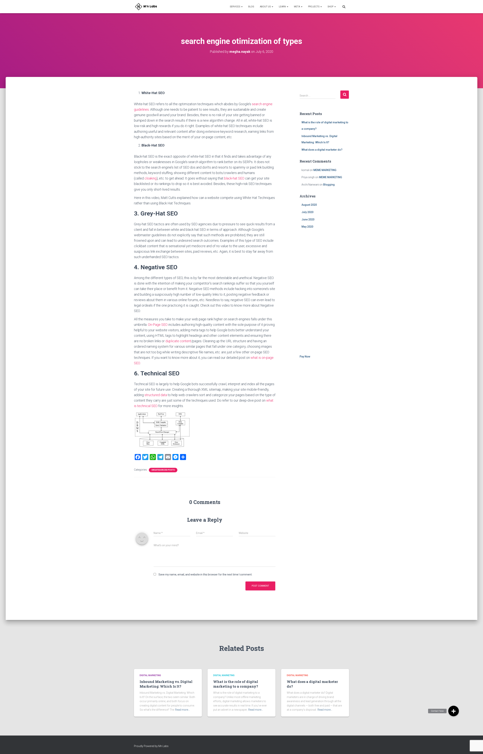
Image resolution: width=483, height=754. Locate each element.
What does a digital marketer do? (321, 149)
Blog (251, 6)
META (297, 6)
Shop (331, 6)
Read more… (182, 709)
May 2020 (307, 226)
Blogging (329, 184)
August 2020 (309, 204)
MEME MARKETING (324, 170)
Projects (314, 6)
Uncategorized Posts (163, 470)
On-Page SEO (158, 325)
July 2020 (307, 212)
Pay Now (305, 356)
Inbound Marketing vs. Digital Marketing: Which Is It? (166, 684)
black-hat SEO (234, 178)
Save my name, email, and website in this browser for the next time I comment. (205, 574)
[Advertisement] (324, 292)
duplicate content (178, 341)
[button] (453, 711)
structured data (156, 395)
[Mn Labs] (147, 6)
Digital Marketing (150, 675)
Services (235, 6)
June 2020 (307, 219)
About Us (265, 6)
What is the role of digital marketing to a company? (235, 684)
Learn (282, 6)
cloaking (151, 178)
